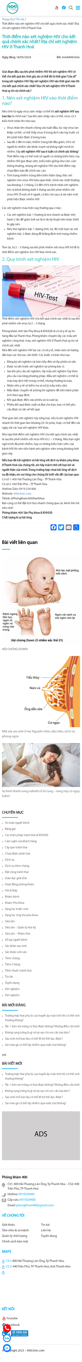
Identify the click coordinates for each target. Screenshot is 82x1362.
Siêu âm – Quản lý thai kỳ (20, 927)
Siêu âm (10, 921)
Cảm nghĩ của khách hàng (21, 841)
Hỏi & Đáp (11, 890)
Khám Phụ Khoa (14, 903)
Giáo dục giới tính (16, 878)
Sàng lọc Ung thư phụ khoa (21, 915)
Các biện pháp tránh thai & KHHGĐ (26, 835)
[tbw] (15, 1333)
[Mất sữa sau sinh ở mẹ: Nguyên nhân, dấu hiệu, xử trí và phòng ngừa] (41, 691)
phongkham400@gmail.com (35, 1205)
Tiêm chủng (12, 958)
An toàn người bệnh (17, 823)
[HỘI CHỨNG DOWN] (41, 600)
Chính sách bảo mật (15, 1241)
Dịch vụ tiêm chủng (17, 866)
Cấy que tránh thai (16, 847)
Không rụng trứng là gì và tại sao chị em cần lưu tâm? (37, 1032)
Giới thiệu (8, 1225)
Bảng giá (10, 829)
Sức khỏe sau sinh (16, 946)
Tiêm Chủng (12, 964)
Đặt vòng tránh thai (17, 872)
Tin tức (9, 976)
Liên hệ (46, 1230)
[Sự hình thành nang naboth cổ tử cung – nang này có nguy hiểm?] (41, 765)
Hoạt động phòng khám (19, 884)
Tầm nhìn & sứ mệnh (15, 1230)
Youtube (12, 1318)
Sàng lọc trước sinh (16, 909)
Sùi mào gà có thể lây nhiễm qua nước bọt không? (35, 1045)
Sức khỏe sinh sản (16, 952)
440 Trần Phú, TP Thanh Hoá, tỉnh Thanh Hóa (41, 1266)
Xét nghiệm (12, 989)
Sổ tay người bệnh (16, 940)
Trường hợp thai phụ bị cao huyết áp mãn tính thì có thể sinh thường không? (42, 1018)
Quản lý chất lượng (14, 1236)
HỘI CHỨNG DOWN (15, 649)
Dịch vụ (9, 859)
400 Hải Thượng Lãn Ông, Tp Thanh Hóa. (38, 1261)
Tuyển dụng (12, 983)
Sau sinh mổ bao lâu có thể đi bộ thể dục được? (34, 1038)
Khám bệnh (12, 896)
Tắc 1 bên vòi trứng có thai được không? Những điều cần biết (42, 1026)
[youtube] (57, 7)
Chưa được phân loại (17, 853)
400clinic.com (22, 493)
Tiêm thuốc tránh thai (18, 970)
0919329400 (26, 1194)
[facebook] (64, 7)
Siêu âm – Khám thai (17, 933)
